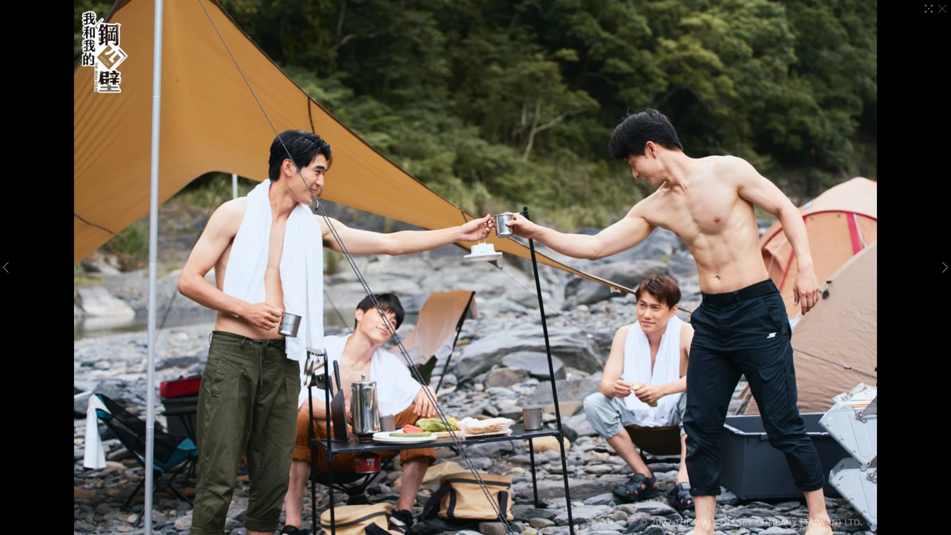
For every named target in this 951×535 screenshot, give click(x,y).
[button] (5, 267)
